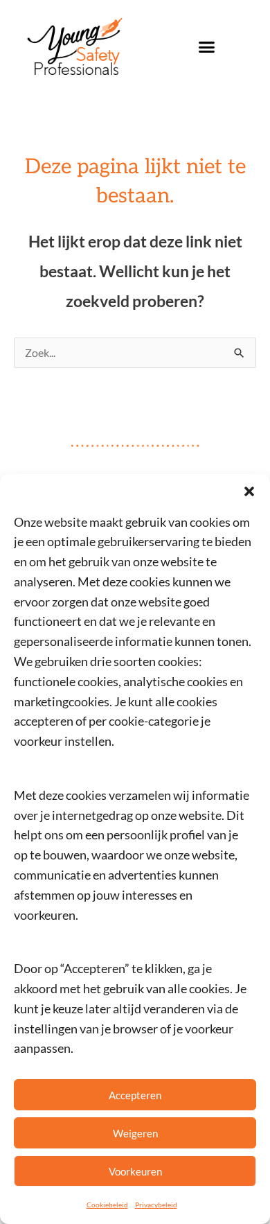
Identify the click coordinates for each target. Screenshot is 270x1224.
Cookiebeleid (107, 1204)
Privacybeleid (156, 1204)
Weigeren (135, 1133)
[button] (249, 491)
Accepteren (135, 1095)
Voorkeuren (135, 1171)
